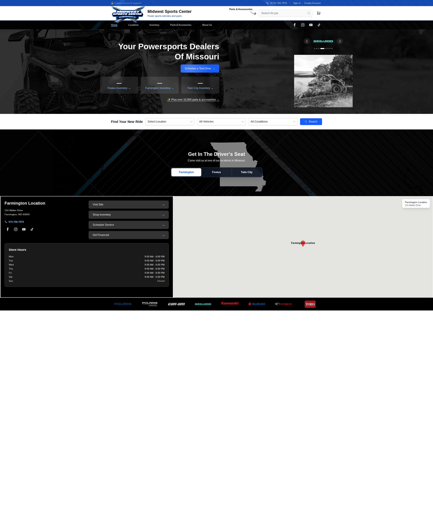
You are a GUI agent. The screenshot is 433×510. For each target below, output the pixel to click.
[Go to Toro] (332, 48)
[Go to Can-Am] (318, 48)
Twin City (247, 172)
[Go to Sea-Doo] (322, 48)
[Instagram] (303, 25)
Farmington (186, 172)
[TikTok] (319, 25)
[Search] (308, 13)
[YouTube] (311, 25)
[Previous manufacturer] (307, 41)
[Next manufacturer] (340, 41)
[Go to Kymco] (330, 48)
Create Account (312, 3)
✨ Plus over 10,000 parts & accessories (193, 99)
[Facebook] (295, 25)
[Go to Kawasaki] (327, 48)
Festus (216, 172)
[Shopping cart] (318, 13)
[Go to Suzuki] (325, 48)
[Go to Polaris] (314, 48)
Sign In (297, 3)
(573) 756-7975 (278, 3)
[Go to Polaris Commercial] (316, 48)
